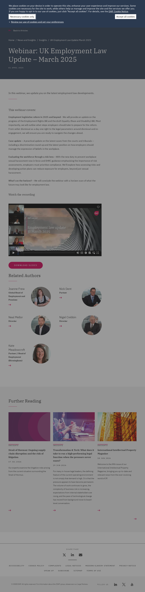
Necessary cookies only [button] (22, 16)
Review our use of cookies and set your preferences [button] (37, 21)
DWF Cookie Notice (118, 11)
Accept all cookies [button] (125, 16)
